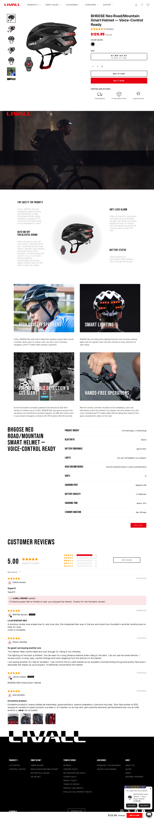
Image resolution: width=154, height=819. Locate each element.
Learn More (91, 5)
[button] (97, 29)
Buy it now (119, 81)
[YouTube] (143, 811)
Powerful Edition (17, 769)
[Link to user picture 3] (37, 718)
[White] (98, 44)
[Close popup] (150, 788)
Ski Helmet (36, 777)
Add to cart (134, 815)
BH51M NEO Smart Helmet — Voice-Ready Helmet (140, 796)
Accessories (72, 5)
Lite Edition (14, 765)
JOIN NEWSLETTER (76, 811)
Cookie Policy (69, 777)
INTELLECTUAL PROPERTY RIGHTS (77, 792)
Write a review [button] (127, 560)
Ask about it (144, 805)
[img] (14, 578)
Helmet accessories (106, 769)
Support (107, 5)
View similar (132, 805)
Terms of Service (71, 784)
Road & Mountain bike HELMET (44, 769)
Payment (67, 765)
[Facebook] (136, 811)
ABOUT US (129, 765)
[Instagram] (121, 811)
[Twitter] (129, 811)
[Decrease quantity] (93, 66)
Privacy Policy (70, 780)
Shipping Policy (70, 769)
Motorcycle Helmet (40, 773)
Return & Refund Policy (74, 773)
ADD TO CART (138, 525)
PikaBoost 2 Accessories (109, 765)
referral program (134, 777)
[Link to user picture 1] (13, 718)
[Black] (93, 44)
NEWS (128, 773)
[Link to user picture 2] (25, 718)
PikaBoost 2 (33, 5)
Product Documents (73, 788)
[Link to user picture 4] (50, 718)
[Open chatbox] (149, 814)
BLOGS (128, 769)
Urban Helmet (37, 765)
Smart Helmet (52, 5)
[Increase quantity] (102, 66)
